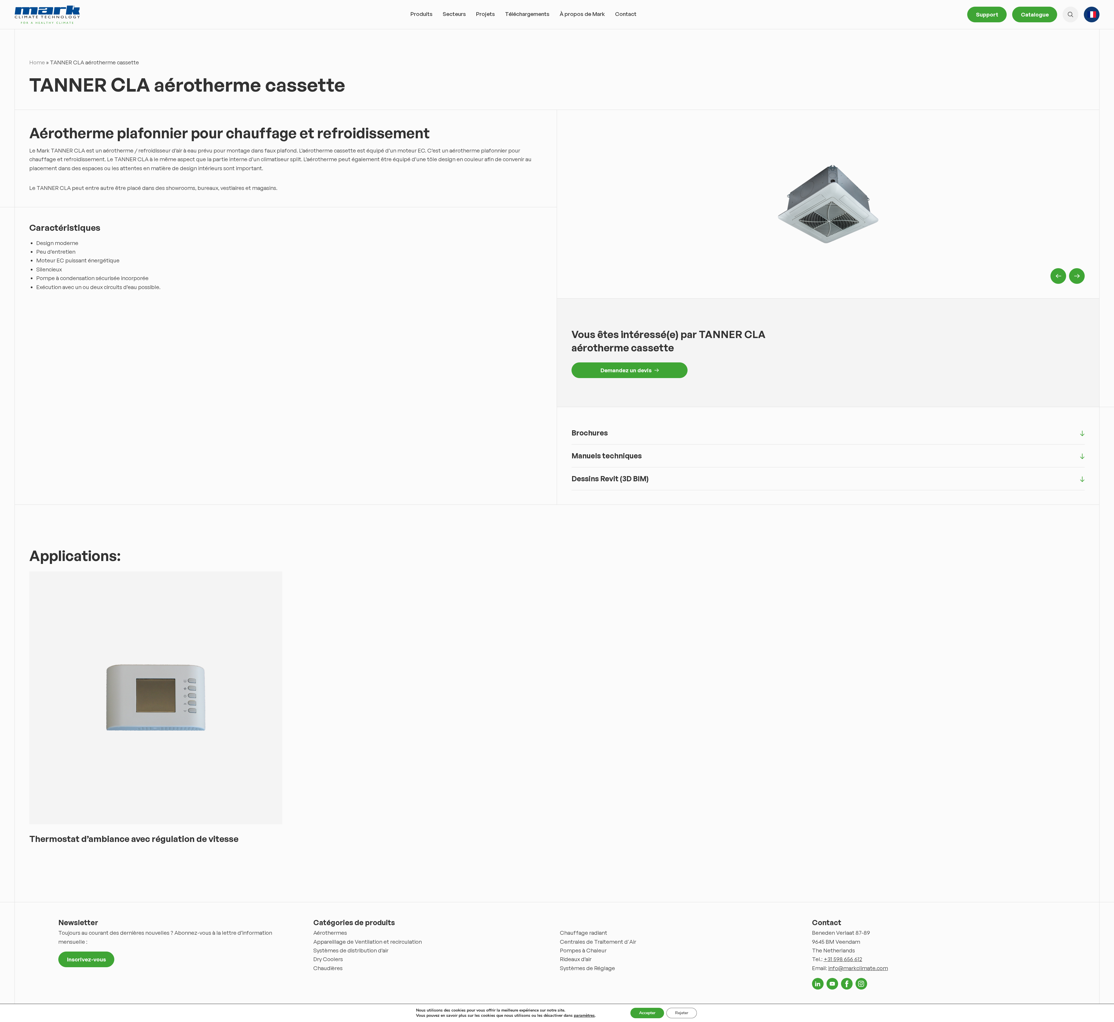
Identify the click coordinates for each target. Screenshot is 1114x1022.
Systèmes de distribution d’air (350, 950)
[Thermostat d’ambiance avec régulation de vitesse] (155, 697)
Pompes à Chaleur (583, 950)
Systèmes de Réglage (587, 968)
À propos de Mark (582, 13)
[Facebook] (847, 984)
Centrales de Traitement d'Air (598, 941)
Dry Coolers (328, 959)
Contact (625, 13)
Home (37, 62)
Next (1077, 276)
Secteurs (454, 13)
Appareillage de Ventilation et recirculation (367, 941)
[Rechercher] (1070, 14)
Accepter (647, 1013)
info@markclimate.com (858, 968)
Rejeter (681, 1013)
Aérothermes (330, 932)
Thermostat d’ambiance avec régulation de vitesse (133, 838)
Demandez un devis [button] (626, 370)
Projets (485, 13)
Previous (1058, 276)
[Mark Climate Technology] (47, 15)
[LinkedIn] (818, 984)
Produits (421, 13)
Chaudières (328, 968)
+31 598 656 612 (843, 959)
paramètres (584, 1015)
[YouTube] (832, 984)
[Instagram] (861, 984)
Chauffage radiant (583, 932)
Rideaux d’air (576, 959)
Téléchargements (527, 13)
